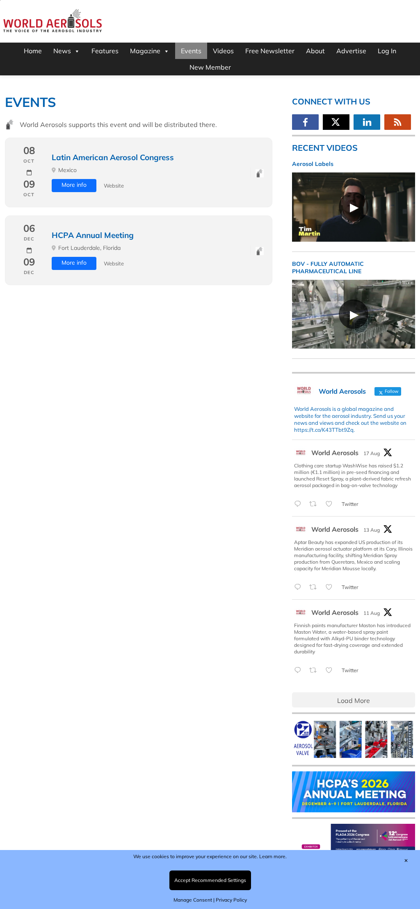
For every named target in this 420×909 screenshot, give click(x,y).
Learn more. (273, 856)
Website (114, 185)
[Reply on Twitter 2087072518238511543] (299, 670)
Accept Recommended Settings (210, 880)
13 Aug (371, 530)
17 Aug (371, 453)
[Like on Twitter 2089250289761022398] (331, 504)
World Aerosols (334, 453)
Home (33, 51)
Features (105, 51)
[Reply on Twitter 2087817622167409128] (299, 587)
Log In (387, 51)
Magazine (145, 51)
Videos (223, 51)
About (315, 51)
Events (191, 51)
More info (74, 184)
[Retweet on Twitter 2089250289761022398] (315, 504)
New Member (210, 67)
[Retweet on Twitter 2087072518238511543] (315, 670)
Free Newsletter (269, 51)
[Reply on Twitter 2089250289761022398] (299, 504)
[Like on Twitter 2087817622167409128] (331, 587)
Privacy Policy (231, 900)
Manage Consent (192, 900)
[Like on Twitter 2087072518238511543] (331, 670)
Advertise (351, 51)
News (62, 51)
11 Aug (371, 613)
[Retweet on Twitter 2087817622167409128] (315, 587)
